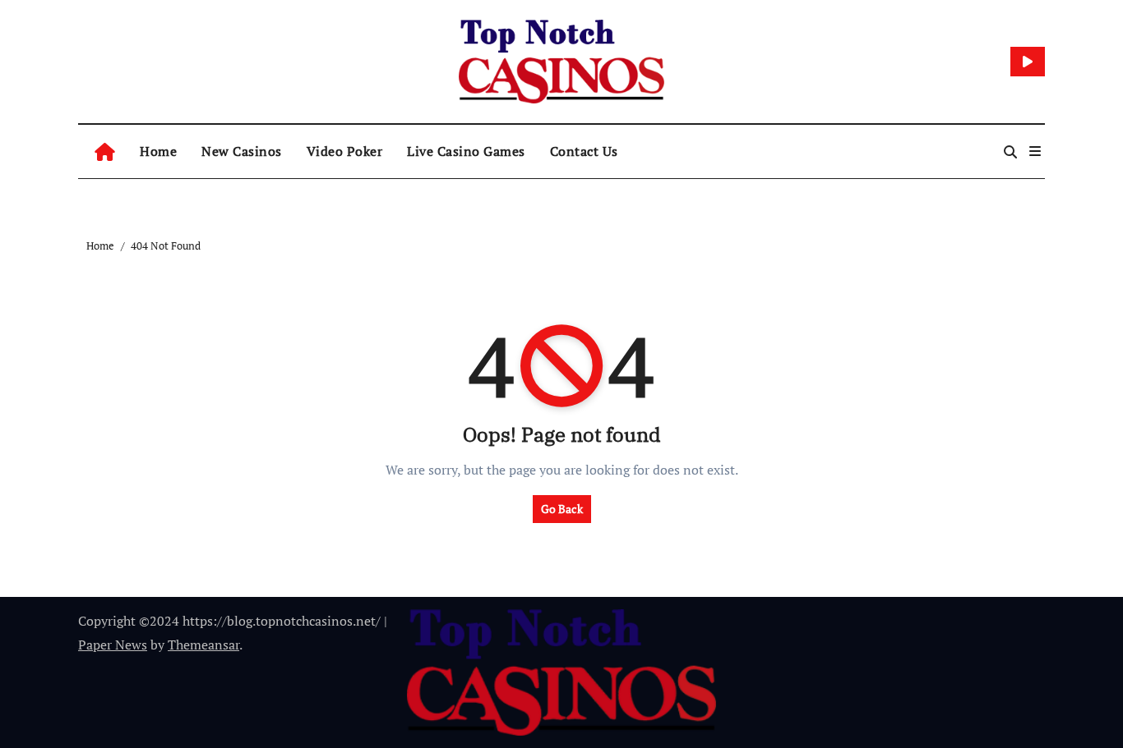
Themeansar (203, 645)
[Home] (104, 151)
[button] (1035, 151)
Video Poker (345, 151)
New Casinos (241, 151)
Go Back (562, 508)
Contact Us (584, 151)
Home (158, 151)
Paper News (112, 645)
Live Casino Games (466, 151)
